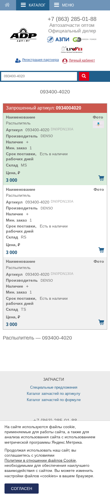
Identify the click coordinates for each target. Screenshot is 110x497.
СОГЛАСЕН (21, 488)
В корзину (101, 178)
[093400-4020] (98, 124)
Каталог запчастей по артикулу (53, 393)
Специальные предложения (53, 387)
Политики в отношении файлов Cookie (40, 460)
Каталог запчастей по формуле (54, 400)
